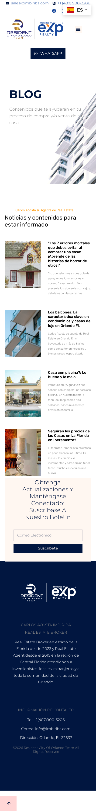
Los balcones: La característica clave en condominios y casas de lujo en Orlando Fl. (69, 319)
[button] (78, 29)
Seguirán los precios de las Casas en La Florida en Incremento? (69, 435)
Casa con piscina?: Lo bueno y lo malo (67, 374)
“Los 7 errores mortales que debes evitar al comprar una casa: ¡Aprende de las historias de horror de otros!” (69, 254)
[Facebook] (54, 11)
